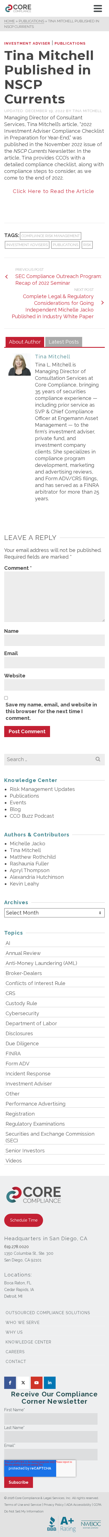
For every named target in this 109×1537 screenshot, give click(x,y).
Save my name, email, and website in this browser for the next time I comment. (51, 711)
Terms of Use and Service (22, 1505)
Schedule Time (23, 1220)
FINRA (13, 1053)
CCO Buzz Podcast (32, 816)
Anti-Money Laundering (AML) (41, 963)
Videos (14, 1161)
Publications (70, 43)
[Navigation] (98, 8)
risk (87, 245)
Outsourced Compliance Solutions (48, 1313)
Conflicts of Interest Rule (35, 983)
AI (8, 943)
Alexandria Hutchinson (37, 877)
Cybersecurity (22, 1013)
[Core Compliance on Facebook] (10, 1383)
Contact (16, 1361)
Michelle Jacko (27, 843)
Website (14, 676)
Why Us (14, 1332)
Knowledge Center (28, 1342)
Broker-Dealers (24, 973)
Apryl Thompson (29, 870)
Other (13, 1094)
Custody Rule (21, 1003)
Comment (18, 568)
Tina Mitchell (87, 111)
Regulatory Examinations (35, 1124)
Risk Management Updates (42, 789)
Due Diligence (22, 1043)
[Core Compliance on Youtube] (36, 1383)
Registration (20, 1114)
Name (11, 631)
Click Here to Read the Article (54, 191)
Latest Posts (64, 342)
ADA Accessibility (78, 1505)
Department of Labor (31, 1023)
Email (11, 653)
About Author (25, 342)
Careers (15, 1352)
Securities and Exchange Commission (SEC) (50, 1137)
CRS (10, 993)
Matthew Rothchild (33, 857)
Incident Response (28, 1074)
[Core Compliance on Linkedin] (50, 1383)
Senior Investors (25, 1151)
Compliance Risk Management (51, 236)
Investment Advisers (27, 245)
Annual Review (23, 953)
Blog (15, 809)
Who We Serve (23, 1322)
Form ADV (17, 1064)
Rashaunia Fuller (29, 864)
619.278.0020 (16, 1246)
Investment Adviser (27, 43)
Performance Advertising (35, 1104)
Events (18, 802)
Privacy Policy (54, 1505)
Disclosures (19, 1033)
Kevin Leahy (24, 884)
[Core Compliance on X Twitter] (23, 1383)
